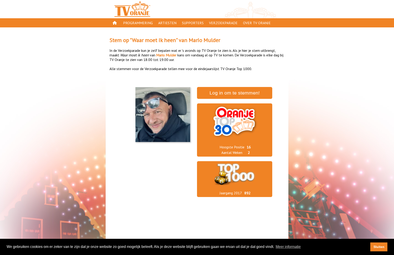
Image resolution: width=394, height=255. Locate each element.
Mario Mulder (204, 40)
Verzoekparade (223, 23)
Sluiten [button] (378, 247)
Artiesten (167, 23)
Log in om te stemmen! (235, 93)
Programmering (138, 23)
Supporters (193, 23)
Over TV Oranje (257, 23)
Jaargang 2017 (231, 193)
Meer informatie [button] (288, 247)
